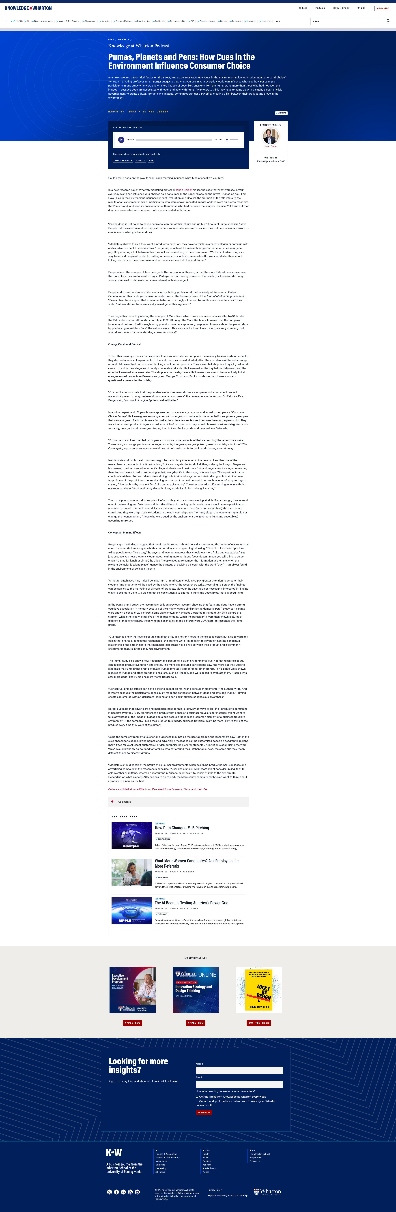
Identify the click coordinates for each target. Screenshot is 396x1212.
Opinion (361, 8)
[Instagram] (137, 1192)
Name (199, 1064)
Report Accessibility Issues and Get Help (228, 1196)
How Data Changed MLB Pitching (182, 828)
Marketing (106, 21)
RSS (151, 160)
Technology (163, 914)
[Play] (121, 140)
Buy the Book (259, 1023)
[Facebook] (116, 1192)
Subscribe (383, 8)
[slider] (234, 140)
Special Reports (341, 8)
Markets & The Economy (69, 21)
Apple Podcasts (123, 160)
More (278, 21)
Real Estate (160, 21)
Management (90, 21)
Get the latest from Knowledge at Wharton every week (232, 1097)
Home (111, 39)
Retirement (236, 21)
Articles (303, 8)
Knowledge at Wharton (173, 1190)
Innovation (251, 21)
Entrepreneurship (177, 21)
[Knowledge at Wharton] (28, 8)
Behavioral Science (124, 21)
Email (199, 1077)
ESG (192, 21)
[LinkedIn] (123, 1192)
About (252, 1151)
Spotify (140, 160)
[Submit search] (388, 20)
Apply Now (132, 1023)
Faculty (205, 1154)
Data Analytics (143, 21)
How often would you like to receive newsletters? (226, 1091)
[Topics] (13, 21)
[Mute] (227, 139)
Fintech (223, 21)
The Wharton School (260, 1154)
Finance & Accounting (43, 21)
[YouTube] (130, 1192)
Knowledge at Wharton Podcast (138, 46)
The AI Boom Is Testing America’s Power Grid (191, 903)
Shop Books (255, 1158)
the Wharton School (167, 1196)
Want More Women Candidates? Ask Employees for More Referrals (197, 864)
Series (205, 1158)
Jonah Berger (184, 190)
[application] (178, 140)
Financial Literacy (207, 21)
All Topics (160, 1172)
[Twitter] (109, 1192)
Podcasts (320, 8)
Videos (205, 1172)
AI (27, 21)
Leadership (266, 21)
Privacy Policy (215, 1190)
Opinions (206, 1161)
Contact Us (255, 1161)
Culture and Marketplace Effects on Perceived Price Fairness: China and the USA (157, 789)
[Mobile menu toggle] (6, 21)
